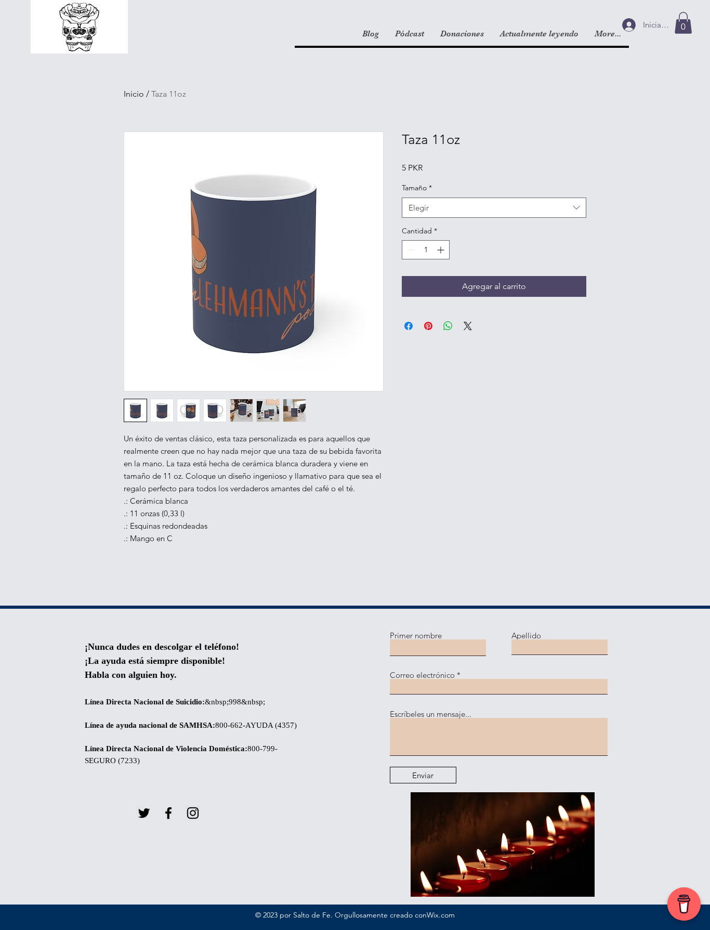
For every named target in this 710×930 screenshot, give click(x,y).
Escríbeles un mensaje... (430, 714)
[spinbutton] (425, 250)
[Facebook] (168, 813)
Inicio (134, 94)
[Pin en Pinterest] (428, 326)
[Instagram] (193, 813)
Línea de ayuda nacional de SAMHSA (149, 725)
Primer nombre (416, 635)
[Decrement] (409, 250)
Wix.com (441, 915)
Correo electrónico (422, 675)
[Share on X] (468, 326)
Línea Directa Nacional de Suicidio (143, 702)
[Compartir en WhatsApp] (448, 326)
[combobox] (494, 208)
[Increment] (441, 250)
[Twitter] (144, 813)
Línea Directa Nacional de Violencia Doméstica (165, 748)
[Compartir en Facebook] (408, 326)
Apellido (526, 635)
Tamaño (417, 187)
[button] (683, 23)
